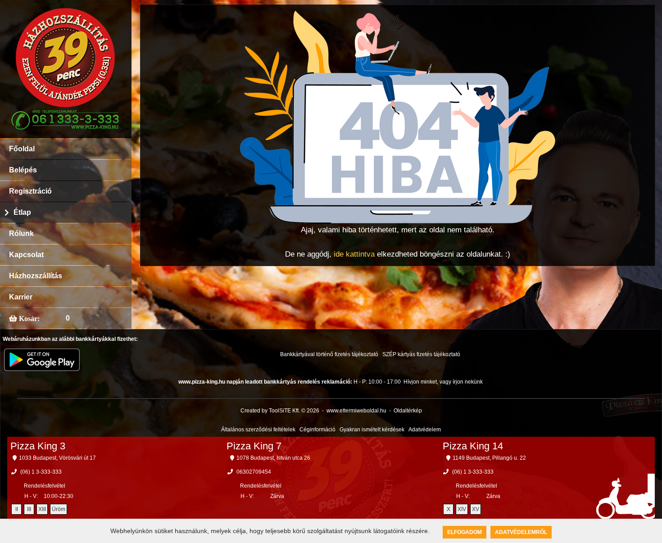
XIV (462, 509)
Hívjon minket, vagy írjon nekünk (443, 382)
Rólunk (21, 233)
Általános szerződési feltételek (258, 429)
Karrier (20, 297)
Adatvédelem (424, 429)
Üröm (58, 509)
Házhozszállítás (35, 276)
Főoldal (22, 149)
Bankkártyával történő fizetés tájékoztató (329, 354)
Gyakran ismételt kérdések (372, 429)
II (16, 509)
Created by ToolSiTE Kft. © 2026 (279, 410)
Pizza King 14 (473, 446)
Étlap (22, 212)
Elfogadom (464, 532)
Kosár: (28, 318)
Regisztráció (30, 191)
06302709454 (253, 472)
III (29, 509)
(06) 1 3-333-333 (41, 472)
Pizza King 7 (254, 446)
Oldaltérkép (408, 410)
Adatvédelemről (521, 532)
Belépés (23, 170)
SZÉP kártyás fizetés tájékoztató (421, 354)
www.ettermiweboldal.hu (356, 410)
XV (475, 509)
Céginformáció (317, 429)
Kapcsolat (26, 254)
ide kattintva (354, 254)
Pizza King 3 (37, 446)
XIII (42, 509)
